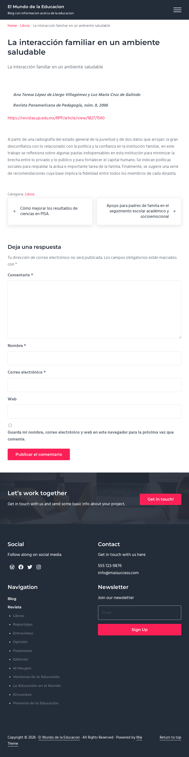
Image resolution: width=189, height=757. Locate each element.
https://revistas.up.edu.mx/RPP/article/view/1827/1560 (56, 118)
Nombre (17, 346)
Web (12, 399)
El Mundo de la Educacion (36, 6)
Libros (25, 26)
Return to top (170, 738)
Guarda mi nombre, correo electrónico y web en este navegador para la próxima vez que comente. (91, 435)
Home (12, 26)
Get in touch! (160, 499)
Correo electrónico (27, 372)
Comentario (20, 275)
